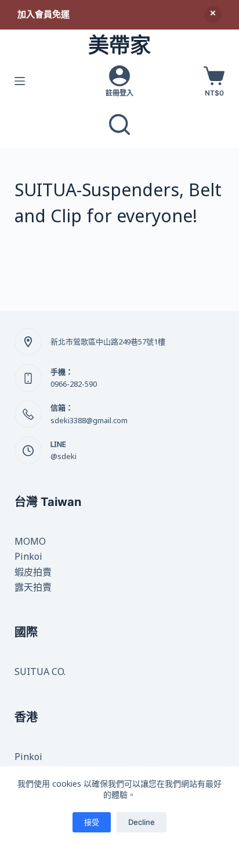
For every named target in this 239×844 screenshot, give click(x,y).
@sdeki (63, 456)
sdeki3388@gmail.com (89, 420)
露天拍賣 (33, 587)
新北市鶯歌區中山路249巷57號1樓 (107, 341)
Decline (141, 822)
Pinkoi (28, 556)
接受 (91, 822)
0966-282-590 (73, 384)
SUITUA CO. (40, 671)
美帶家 (119, 45)
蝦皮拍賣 (33, 572)
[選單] (20, 81)
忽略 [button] (213, 14)
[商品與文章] (119, 124)
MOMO (30, 541)
